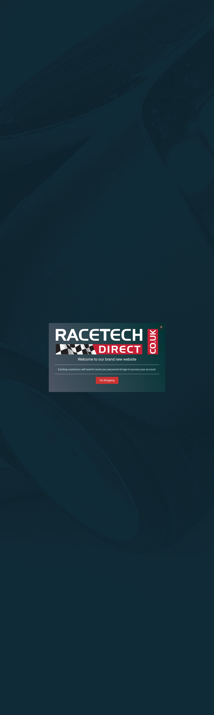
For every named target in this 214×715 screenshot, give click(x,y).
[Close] (161, 327)
